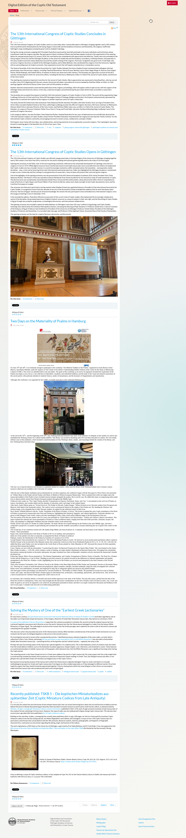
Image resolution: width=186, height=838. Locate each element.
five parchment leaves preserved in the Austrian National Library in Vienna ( (54, 617)
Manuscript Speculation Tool (106, 830)
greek (101, 671)
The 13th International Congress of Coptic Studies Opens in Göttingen (63, 152)
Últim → (113, 805)
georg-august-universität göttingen (77, 127)
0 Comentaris (27, 127)
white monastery (55, 671)
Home (12, 15)
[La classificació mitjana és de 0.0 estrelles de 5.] (13, 314)
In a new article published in (27, 622)
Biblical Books (101, 819)
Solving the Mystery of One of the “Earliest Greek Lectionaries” (57, 610)
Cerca (112, 22)
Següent (104, 805)
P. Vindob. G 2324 (87, 617)
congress (58, 127)
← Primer (84, 805)
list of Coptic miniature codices (54, 713)
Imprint (141, 823)
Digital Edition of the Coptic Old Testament (37, 5)
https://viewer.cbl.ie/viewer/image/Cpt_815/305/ (78, 761)
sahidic (109, 671)
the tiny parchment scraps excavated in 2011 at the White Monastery (66, 639)
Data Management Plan (146, 819)
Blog (17, 15)
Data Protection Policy (146, 826)
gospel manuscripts (89, 671)
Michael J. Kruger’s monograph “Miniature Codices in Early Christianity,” (35, 709)
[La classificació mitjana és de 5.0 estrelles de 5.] (13, 145)
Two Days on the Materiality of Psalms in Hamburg (48, 321)
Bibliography (100, 823)
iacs (50, 127)
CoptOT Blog (101, 826)
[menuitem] (172, 3)
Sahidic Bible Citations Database (108, 834)
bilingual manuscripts (71, 671)
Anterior (94, 805)
